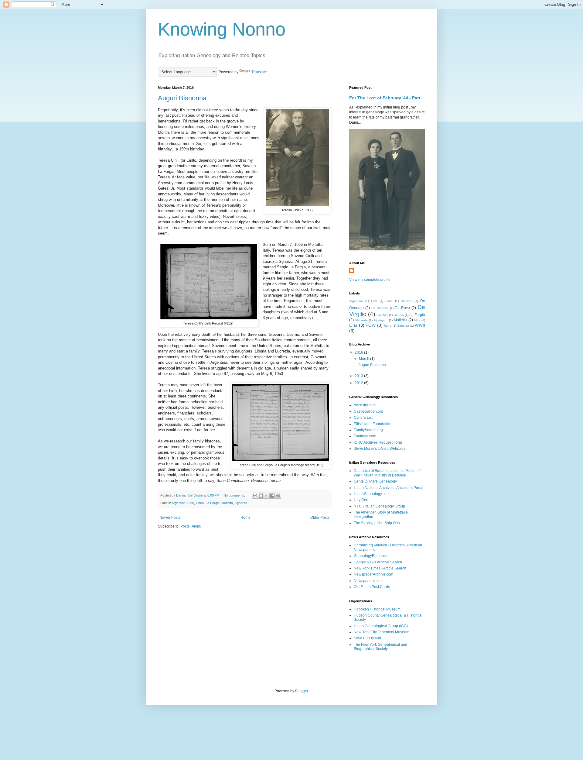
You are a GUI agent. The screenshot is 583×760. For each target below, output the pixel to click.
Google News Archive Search (378, 562)
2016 (359, 352)
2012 (359, 383)
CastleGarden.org (368, 411)
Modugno (380, 320)
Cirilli (190, 503)
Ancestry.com (365, 405)
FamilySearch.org (368, 430)
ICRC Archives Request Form (378, 442)
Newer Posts (169, 517)
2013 (359, 376)
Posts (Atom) (190, 526)
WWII (420, 325)
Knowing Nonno (221, 29)
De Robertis (379, 308)
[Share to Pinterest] (278, 496)
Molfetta (227, 503)
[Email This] (255, 496)
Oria (353, 325)
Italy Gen (361, 500)
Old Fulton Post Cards (372, 587)
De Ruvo (402, 308)
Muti (417, 320)
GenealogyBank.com (371, 556)
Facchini (382, 315)
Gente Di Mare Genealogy (375, 481)
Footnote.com (365, 436)
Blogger (301, 691)
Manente (361, 320)
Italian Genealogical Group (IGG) (381, 626)
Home (245, 517)
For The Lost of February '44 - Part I (386, 97)
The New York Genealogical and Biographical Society (380, 646)
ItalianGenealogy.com (372, 494)
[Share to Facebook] (272, 496)
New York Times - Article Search (380, 568)
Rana (387, 325)
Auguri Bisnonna (182, 98)
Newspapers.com (368, 581)
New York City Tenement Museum (381, 632)
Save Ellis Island (367, 638)
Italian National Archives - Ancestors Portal (388, 488)
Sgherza (241, 503)
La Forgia (213, 503)
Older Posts (319, 517)
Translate (259, 72)
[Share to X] (267, 496)
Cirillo (200, 503)
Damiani (406, 301)
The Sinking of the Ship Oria (377, 523)
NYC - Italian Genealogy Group (379, 506)
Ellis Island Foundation (372, 424)
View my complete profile (369, 279)
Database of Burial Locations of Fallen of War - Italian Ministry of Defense (387, 473)
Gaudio (399, 315)
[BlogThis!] (261, 496)
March (364, 359)
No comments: (234, 495)
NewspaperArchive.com (373, 574)
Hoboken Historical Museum (377, 609)
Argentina (179, 503)
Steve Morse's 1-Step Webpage (380, 448)
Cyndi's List (363, 417)
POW (371, 325)
